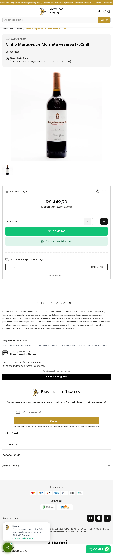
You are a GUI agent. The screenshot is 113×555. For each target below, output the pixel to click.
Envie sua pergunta (56, 376)
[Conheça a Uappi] (56, 543)
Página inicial (7, 29)
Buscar (104, 20)
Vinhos (19, 29)
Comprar (58, 231)
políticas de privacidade (87, 426)
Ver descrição (12, 52)
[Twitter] (107, 518)
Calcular (97, 267)
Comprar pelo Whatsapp (59, 241)
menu (4, 11)
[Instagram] (98, 518)
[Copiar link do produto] (96, 191)
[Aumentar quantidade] (104, 221)
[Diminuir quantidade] (87, 221)
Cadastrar (56, 421)
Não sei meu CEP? (56, 276)
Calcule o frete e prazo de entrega (26, 259)
